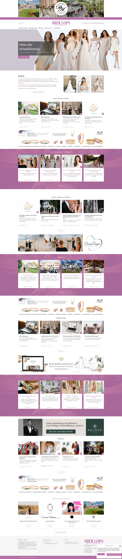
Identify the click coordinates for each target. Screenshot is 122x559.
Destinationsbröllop (50, 465)
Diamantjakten (24, 86)
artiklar (31, 81)
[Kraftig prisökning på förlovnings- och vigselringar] (94, 206)
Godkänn (101, 554)
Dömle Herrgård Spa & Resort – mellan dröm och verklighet (50, 276)
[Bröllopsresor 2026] (72, 448)
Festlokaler (30, 286)
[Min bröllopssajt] (50, 108)
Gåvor (30, 407)
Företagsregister (23, 54)
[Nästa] (121, 50)
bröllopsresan (22, 83)
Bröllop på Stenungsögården (71, 275)
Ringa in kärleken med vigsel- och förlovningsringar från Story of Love (72, 217)
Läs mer (28, 526)
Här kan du (72, 543)
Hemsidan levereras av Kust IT (33, 557)
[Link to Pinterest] (23, 23)
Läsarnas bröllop (43, 466)
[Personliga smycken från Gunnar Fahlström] (94, 108)
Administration (26, 557)
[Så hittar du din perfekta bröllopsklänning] (50, 161)
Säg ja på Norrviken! (24, 117)
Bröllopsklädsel (73, 407)
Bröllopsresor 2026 (68, 457)
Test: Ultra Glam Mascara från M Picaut (72, 170)
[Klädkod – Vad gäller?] (72, 387)
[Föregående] (1, 50)
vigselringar (20, 81)
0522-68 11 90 (86, 23)
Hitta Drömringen (43, 225)
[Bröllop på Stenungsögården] (72, 266)
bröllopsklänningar (50, 80)
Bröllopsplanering (44, 465)
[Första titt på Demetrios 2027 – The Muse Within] (94, 161)
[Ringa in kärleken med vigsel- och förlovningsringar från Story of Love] (72, 206)
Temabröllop (29, 466)
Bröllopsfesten (26, 286)
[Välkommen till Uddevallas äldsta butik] (50, 207)
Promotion (70, 225)
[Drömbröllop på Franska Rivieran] (50, 448)
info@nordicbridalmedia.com (98, 23)
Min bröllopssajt (45, 117)
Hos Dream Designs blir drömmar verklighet (28, 170)
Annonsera (90, 18)
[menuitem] (84, 18)
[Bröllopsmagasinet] (61, 23)
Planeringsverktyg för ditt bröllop (71, 336)
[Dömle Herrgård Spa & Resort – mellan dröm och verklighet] (50, 266)
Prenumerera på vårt (71, 542)
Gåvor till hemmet (50, 396)
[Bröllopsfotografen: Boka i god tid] (72, 108)
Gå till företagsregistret (61, 532)
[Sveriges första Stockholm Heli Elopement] (28, 448)
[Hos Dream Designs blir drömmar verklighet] (28, 161)
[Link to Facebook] (19, 23)
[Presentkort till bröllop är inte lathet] (28, 387)
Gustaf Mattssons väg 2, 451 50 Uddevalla (92, 545)
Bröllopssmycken (22, 225)
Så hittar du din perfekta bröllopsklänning (50, 170)
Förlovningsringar (65, 225)
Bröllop (84, 18)
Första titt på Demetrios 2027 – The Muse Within (93, 170)
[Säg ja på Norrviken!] (28, 108)
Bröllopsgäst (27, 407)
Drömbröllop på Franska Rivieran (50, 457)
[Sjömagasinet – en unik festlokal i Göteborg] (94, 266)
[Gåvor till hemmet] (50, 387)
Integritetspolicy (109, 556)
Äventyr (20, 466)
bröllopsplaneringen (44, 78)
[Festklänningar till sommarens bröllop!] (94, 387)
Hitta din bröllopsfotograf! (92, 336)
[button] (120, 545)
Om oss (95, 18)
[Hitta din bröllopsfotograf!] (94, 327)
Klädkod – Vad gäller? (72, 396)
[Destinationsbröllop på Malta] (94, 448)
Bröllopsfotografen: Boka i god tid (72, 117)
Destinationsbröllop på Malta (92, 457)
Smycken (26, 225)
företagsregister (23, 85)
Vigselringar (52, 225)
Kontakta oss (101, 18)
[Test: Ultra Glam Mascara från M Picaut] (72, 161)
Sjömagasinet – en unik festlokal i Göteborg (94, 276)
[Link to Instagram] (21, 23)
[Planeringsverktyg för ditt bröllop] (72, 327)
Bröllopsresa (68, 466)
